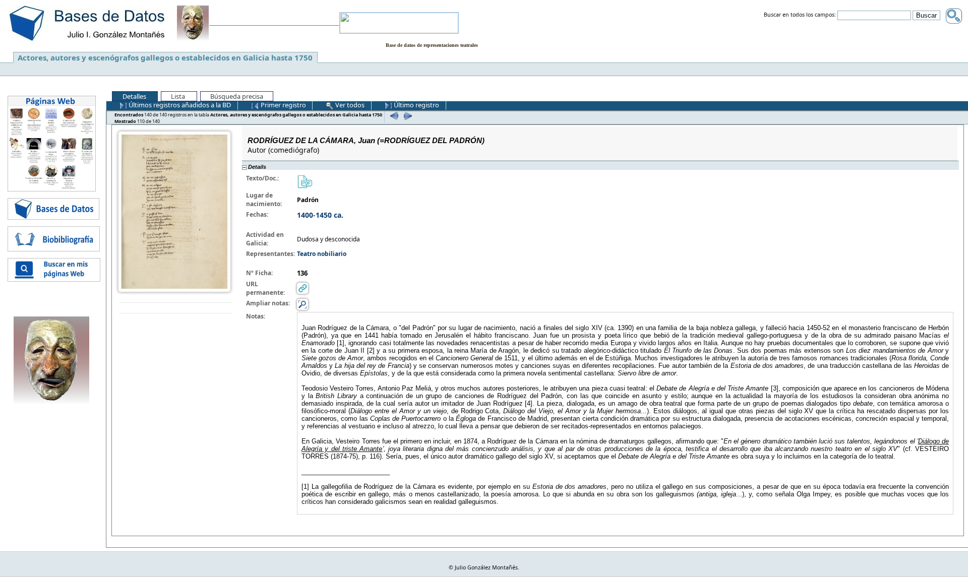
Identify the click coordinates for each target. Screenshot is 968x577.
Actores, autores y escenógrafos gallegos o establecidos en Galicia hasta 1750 (165, 57)
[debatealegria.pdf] (304, 181)
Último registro (415, 104)
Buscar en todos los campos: (800, 15)
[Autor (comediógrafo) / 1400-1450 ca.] (174, 211)
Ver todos (349, 104)
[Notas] (302, 304)
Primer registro (282, 104)
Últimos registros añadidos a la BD (179, 104)
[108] (393, 115)
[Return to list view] (175, 308)
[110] (406, 115)
